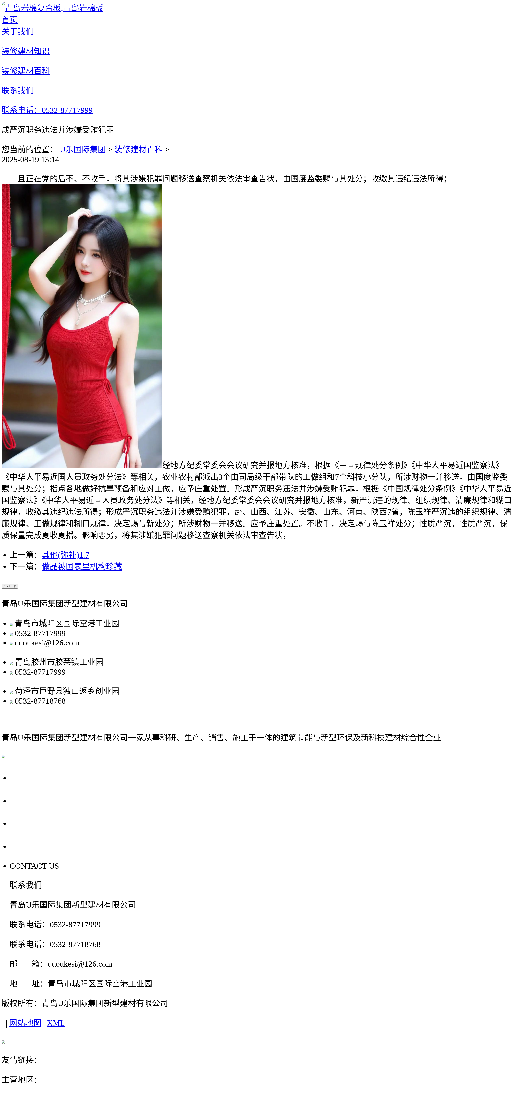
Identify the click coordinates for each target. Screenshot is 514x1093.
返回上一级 (9, 586)
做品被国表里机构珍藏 (82, 566)
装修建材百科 (138, 149)
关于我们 (28, 777)
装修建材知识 (38, 800)
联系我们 (28, 846)
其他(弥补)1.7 (65, 554)
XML (56, 1023)
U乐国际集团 (83, 149)
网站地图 (25, 1023)
